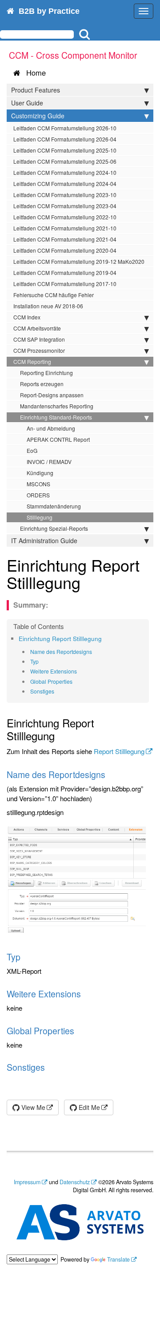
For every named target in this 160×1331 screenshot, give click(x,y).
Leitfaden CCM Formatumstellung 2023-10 (64, 194)
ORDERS (38, 495)
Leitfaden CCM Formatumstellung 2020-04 (64, 250)
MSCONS (38, 484)
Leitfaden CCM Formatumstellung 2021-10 (64, 228)
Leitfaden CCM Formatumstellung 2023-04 (64, 206)
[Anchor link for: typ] (41, 661)
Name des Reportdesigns (61, 651)
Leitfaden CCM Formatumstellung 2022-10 (64, 217)
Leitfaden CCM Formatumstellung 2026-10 (64, 128)
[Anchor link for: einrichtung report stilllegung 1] (88, 582)
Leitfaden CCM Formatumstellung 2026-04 (64, 139)
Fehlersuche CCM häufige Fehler (53, 294)
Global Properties (51, 681)
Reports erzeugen (42, 383)
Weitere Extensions (53, 671)
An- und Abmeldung (51, 428)
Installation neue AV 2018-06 (48, 306)
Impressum (27, 1182)
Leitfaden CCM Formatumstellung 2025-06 (64, 161)
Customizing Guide (37, 115)
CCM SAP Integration (39, 339)
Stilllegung (39, 517)
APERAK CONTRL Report (58, 439)
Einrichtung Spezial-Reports (54, 528)
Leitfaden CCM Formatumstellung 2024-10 (64, 172)
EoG (32, 450)
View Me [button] (32, 1107)
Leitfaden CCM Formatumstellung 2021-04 (64, 239)
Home (34, 72)
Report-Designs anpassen (52, 395)
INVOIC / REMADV (49, 461)
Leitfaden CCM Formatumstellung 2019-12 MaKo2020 (78, 261)
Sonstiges (42, 691)
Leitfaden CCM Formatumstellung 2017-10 (64, 283)
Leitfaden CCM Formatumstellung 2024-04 (64, 183)
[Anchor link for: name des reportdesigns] (95, 651)
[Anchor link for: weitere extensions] (80, 671)
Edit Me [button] (88, 1107)
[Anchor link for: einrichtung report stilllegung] (105, 638)
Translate (118, 1259)
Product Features (35, 89)
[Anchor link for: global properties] (75, 681)
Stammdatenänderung (54, 506)
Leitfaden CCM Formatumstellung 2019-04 (64, 272)
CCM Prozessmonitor (39, 350)
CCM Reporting (32, 361)
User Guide (27, 102)
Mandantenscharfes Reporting (56, 406)
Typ (34, 661)
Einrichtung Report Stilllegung (60, 638)
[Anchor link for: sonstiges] (57, 691)
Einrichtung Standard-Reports (56, 417)
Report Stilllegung (119, 751)
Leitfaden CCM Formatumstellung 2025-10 (64, 150)
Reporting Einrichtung (46, 372)
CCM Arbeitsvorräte (37, 328)
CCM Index (26, 317)
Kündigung (40, 472)
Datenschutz (75, 1182)
